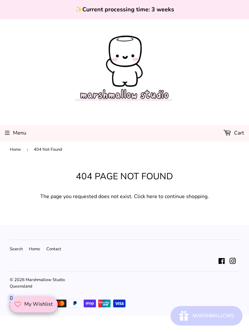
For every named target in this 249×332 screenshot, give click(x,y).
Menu (19, 132)
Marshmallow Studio (45, 280)
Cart (238, 132)
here (152, 196)
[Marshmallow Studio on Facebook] (221, 262)
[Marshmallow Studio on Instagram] (233, 262)
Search (16, 249)
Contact (53, 249)
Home (15, 149)
